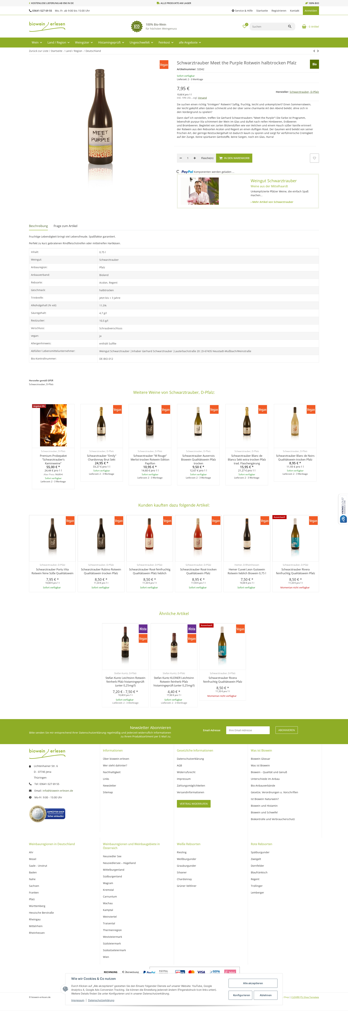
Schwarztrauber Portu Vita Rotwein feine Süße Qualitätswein (52, 571)
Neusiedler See (112, 856)
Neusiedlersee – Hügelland (119, 863)
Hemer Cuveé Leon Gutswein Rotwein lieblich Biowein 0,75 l (247, 571)
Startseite (262, 10)
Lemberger (257, 892)
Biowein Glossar (260, 758)
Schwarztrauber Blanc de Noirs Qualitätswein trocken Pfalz (295, 457)
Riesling (182, 852)
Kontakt (294, 10)
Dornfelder (257, 865)
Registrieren (279, 10)
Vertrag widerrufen (194, 803)
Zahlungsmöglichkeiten (191, 785)
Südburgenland (112, 876)
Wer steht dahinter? (115, 765)
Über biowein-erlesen (116, 758)
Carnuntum (110, 896)
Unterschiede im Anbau (265, 779)
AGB (179, 765)
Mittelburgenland (113, 869)
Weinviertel (110, 916)
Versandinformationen (190, 792)
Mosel (32, 859)
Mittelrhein (36, 926)
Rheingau (35, 919)
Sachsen (34, 886)
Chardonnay (184, 879)
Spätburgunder (260, 852)
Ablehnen (266, 995)
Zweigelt (256, 859)
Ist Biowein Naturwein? (265, 799)
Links (106, 779)
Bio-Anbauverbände (263, 785)
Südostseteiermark (114, 950)
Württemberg (37, 906)
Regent (255, 879)
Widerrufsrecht (186, 772)
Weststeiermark (112, 936)
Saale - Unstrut (38, 865)
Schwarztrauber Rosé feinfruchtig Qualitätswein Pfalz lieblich (149, 571)
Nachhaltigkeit (112, 772)
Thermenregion (112, 930)
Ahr (31, 852)
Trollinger (257, 886)
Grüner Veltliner (186, 886)
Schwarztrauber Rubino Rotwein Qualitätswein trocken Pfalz (101, 571)
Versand (202, 97)
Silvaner (182, 872)
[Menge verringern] (181, 158)
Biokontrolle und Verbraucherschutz (273, 819)
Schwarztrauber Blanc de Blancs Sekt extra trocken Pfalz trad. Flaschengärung (247, 459)
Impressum (77, 1000)
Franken (34, 892)
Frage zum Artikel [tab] (65, 226)
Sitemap (108, 792)
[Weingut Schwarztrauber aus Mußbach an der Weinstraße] (200, 191)
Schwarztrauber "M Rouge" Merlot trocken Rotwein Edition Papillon (150, 459)
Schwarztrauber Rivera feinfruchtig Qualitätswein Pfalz (295, 571)
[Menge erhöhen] (194, 158)
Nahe (32, 879)
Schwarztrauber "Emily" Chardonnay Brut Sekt (101, 457)
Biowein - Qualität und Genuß (269, 772)
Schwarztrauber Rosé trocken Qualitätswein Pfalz (198, 571)
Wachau (108, 903)
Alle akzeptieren (253, 983)
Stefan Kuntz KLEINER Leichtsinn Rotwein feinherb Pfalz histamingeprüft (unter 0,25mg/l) (174, 681)
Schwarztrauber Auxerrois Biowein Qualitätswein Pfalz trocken (198, 459)
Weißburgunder (186, 859)
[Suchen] (291, 26)
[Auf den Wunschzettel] (314, 158)
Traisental (109, 923)
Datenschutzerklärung (101, 1000)
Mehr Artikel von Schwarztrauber (272, 202)
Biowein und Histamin (264, 805)
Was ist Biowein (260, 765)
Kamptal (108, 910)
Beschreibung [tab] (38, 226)
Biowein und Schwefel (264, 812)
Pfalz (32, 899)
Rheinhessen (37, 932)
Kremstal (108, 890)
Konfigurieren (241, 995)
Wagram (108, 883)
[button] (242, 10)
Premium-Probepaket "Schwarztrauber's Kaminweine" (53, 459)
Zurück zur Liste (38, 51)
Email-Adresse (211, 730)
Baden (33, 872)
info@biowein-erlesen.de (58, 790)
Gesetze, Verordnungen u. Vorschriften (274, 792)
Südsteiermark (112, 943)
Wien (106, 957)
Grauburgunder (186, 865)
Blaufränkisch (259, 872)
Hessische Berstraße (41, 912)
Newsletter (109, 785)
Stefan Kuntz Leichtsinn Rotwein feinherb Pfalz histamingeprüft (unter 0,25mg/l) (125, 681)
